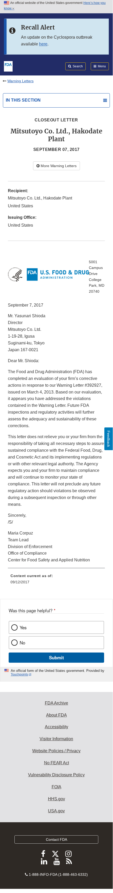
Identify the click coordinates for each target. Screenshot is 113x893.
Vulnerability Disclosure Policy (56, 775)
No (22, 642)
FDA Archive (56, 703)
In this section (23, 100)
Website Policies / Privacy (56, 751)
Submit (56, 657)
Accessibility (56, 727)
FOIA (56, 787)
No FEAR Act (56, 763)
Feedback (108, 439)
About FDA (56, 715)
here (43, 44)
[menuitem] (56, 580)
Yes (23, 627)
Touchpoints (19, 674)
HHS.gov (56, 799)
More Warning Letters (58, 166)
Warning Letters (20, 81)
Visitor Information (56, 739)
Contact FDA (56, 839)
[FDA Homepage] (8, 66)
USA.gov (56, 811)
